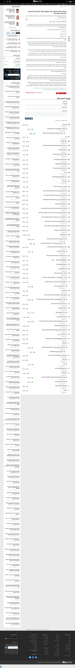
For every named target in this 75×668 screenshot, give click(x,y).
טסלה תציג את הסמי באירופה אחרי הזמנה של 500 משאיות (12, 472)
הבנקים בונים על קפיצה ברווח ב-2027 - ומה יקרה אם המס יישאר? (12, 118)
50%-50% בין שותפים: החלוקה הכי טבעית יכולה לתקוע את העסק (12, 148)
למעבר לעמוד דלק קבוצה (16, 62)
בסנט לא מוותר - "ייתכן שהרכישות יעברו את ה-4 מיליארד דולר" (12, 608)
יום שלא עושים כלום (62, 308)
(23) (9, 18)
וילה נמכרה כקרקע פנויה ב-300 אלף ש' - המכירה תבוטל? (12, 159)
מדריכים (18, 172)
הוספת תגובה (62, 93)
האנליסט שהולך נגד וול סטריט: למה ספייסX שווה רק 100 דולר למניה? (12, 430)
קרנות (69, 642)
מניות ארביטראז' (45, 644)
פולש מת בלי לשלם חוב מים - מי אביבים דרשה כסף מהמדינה (13, 398)
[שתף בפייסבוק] (69, 38)
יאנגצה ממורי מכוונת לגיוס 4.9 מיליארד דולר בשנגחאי (12, 393)
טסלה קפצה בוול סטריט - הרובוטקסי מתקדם (12, 236)
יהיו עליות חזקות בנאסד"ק (61, 264)
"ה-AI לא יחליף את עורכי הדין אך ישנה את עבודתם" (12, 580)
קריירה (18, 248)
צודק (64, 364)
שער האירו (57, 650)
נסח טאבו (46, 650)
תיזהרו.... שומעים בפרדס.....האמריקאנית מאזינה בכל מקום (55, 277)
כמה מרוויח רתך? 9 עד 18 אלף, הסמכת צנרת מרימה (12, 272)
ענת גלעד (14, 109)
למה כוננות (64, 359)
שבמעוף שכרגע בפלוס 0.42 (61, 163)
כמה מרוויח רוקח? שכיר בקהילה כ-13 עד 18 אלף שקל (12, 257)
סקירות (58, 642)
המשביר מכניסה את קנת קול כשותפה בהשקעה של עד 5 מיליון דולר (12, 555)
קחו (66, 136)
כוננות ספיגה (64, 372)
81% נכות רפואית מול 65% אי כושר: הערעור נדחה (12, 138)
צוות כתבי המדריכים (10, 155)
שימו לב (65, 390)
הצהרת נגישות (57, 655)
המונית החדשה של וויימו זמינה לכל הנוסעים (12, 330)
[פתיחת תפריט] (71, 2)
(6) (10, 12)
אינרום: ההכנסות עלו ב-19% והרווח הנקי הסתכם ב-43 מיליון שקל (12, 550)
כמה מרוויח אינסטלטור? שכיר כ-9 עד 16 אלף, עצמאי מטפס (12, 252)
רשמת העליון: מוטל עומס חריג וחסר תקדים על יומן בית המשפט (12, 570)
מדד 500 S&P (46, 642)
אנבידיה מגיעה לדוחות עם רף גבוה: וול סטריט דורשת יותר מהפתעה (12, 242)
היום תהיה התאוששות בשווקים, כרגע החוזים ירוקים (56, 338)
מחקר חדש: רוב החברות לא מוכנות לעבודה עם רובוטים (13, 493)
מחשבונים (23, 4)
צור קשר (34, 629)
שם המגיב (64, 103)
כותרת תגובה (64, 107)
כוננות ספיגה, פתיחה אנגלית (61, 386)
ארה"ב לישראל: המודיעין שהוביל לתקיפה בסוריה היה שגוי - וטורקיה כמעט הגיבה (13, 186)
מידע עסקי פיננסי (34, 642)
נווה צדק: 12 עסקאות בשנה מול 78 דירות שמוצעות (12, 313)
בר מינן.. (65, 172)
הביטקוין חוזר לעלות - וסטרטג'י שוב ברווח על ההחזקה (12, 440)
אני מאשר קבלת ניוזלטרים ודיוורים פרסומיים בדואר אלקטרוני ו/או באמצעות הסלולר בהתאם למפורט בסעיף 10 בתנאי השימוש (13, 77)
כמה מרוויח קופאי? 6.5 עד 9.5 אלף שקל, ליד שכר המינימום (12, 267)
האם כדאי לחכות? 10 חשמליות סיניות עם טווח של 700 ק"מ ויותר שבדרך (12, 303)
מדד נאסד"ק (46, 638)
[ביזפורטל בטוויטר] (30, 657)
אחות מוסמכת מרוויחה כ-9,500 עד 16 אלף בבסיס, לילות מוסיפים (12, 247)
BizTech (18, 109)
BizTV (69, 652)
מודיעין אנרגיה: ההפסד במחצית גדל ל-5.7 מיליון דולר (12, 524)
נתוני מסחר (34, 4)
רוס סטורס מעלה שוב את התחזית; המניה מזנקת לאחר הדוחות (13, 603)
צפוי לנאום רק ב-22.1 (62, 334)
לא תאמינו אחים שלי (62, 150)
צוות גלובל (15, 347)
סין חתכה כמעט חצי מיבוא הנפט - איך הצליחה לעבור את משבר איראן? (12, 231)
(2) (11, 24)
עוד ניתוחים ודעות (12, 27)
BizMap (35, 646)
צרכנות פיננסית (17, 155)
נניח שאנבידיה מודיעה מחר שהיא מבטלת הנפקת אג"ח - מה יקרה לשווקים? (10, 16)
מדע (18, 326)
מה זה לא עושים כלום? (60, 312)
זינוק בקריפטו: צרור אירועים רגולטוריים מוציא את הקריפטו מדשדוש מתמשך (9, 22)
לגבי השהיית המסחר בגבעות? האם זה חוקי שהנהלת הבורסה (54, 330)
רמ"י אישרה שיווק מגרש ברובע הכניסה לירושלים (12, 514)
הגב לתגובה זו (62, 131)
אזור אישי (57, 638)
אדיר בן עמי (15, 421)
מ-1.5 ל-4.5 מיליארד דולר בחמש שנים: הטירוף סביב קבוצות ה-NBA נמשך (12, 128)
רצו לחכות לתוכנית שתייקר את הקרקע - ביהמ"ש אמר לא (12, 165)
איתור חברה (35, 648)
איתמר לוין (12, 500)
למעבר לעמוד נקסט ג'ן (17, 59)
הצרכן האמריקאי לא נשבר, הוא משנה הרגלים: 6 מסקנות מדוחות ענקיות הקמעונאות (12, 597)
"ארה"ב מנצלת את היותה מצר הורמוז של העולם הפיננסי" (12, 539)
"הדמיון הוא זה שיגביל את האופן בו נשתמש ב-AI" (13, 509)
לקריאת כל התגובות (30, 92)
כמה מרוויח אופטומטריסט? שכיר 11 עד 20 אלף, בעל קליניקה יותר (12, 288)
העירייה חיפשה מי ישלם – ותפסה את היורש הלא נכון (12, 283)
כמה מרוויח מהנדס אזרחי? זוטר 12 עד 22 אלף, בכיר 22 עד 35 (12, 278)
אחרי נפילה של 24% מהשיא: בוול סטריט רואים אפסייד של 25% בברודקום (12, 419)
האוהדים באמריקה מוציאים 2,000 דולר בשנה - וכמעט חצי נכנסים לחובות (12, 123)
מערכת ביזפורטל (13, 588)
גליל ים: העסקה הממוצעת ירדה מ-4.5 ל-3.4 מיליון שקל (12, 192)
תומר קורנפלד (63, 19)
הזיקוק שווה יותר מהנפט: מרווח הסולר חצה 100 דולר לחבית (12, 624)
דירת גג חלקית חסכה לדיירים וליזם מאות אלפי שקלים (13, 143)
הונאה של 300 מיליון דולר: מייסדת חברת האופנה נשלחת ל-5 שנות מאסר (12, 619)
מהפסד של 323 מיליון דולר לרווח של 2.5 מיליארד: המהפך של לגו (12, 87)
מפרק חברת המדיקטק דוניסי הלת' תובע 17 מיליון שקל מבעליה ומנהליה (12, 534)
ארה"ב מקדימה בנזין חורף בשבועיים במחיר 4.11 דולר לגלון (12, 377)
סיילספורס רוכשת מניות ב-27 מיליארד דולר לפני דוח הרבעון (12, 350)
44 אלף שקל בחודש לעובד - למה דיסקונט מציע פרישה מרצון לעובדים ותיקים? (12, 225)
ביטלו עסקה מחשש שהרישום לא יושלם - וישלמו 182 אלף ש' (12, 208)
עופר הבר (13, 12)
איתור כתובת (46, 653)
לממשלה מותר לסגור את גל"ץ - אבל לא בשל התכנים (12, 575)
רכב (38, 4)
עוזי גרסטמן (12, 93)
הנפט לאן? (64, 343)
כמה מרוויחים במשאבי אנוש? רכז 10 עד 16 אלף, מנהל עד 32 (12, 262)
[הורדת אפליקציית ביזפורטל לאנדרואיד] (14, 639)
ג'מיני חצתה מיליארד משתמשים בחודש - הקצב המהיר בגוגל (12, 107)
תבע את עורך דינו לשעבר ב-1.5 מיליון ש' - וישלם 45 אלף (12, 176)
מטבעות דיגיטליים (67, 655)
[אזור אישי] (66, 1)
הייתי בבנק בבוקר (63, 234)
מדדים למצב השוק (67, 650)
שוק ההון (58, 4)
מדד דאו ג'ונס (46, 640)
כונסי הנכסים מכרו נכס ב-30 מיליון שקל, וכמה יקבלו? (13, 482)
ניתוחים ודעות (16, 7)
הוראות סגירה (57, 652)
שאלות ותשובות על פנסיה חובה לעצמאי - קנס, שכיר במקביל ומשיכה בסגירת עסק (12, 170)
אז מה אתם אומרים (63, 268)
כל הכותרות (66, 4)
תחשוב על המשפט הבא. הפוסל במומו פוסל (56, 128)
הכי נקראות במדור (15, 30)
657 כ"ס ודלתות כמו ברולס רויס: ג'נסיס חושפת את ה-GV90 (12, 335)
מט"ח (69, 640)
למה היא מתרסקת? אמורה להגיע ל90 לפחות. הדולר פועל (55, 191)
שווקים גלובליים (67, 646)
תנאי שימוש (39, 629)
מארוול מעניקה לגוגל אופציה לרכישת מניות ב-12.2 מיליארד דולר (12, 367)
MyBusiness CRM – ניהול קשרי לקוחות (33, 650)
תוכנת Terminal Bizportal (33, 636)
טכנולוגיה (42, 4)
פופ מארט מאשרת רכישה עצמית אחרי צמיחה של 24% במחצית (12, 409)
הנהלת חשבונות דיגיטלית (33, 640)
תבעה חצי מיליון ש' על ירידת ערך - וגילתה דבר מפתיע (13, 450)
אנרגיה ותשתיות (16, 233)
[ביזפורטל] (37, 1)
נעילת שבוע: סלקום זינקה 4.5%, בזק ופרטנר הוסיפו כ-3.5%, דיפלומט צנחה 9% (49, 88)
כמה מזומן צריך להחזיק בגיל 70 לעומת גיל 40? (12, 92)
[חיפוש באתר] (73, 1)
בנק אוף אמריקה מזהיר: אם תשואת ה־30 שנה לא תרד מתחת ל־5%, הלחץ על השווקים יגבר (12, 466)
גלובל (54, 4)
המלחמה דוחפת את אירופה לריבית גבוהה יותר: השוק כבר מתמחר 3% (13, 460)
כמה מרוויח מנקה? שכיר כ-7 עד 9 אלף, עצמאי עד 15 (12, 293)
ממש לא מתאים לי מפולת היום (60, 159)
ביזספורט (17, 124)
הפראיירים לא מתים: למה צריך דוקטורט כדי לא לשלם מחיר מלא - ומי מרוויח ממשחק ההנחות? (12, 213)
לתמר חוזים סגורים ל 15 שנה (61, 368)
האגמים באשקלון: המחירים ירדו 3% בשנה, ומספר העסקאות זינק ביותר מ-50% (12, 319)
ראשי (70, 4)
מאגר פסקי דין (35, 644)
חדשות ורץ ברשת (56, 653)
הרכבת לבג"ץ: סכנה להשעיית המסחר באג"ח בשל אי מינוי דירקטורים (12, 503)
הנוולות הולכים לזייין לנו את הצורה (60, 154)
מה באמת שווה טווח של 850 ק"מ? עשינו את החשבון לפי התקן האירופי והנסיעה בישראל (12, 356)
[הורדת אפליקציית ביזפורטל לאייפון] (8, 639)
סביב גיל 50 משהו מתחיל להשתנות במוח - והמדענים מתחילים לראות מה (12, 325)
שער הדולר (28, 4)
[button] (1, 667)
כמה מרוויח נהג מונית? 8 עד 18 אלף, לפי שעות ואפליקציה (12, 181)
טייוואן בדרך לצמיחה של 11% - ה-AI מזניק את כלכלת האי (12, 519)
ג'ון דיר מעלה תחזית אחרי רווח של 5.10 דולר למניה (12, 424)
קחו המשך (64, 124)
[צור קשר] (10, 1)
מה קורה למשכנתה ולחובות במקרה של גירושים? (12, 203)
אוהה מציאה (64, 290)
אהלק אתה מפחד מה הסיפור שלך (60, 168)
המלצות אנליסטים (56, 646)
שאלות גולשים (17, 93)
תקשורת (58, 644)
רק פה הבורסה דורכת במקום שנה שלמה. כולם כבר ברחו (55, 225)
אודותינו (43, 629)
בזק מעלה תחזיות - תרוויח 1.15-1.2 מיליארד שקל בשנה (12, 565)
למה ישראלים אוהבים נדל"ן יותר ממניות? (13, 97)
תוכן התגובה (64, 111)
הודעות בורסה (57, 640)
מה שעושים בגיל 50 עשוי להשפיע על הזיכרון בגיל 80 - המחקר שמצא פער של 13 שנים (12, 219)
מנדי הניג (14, 593)
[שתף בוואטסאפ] (69, 36)
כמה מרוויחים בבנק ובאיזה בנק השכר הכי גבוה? (12, 197)
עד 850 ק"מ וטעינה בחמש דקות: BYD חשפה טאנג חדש (12, 340)
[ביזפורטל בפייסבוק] (5, 1)
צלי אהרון (15, 194)
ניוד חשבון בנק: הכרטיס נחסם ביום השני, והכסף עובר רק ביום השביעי (13, 153)
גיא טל (14, 24)
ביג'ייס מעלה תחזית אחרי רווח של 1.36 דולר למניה (12, 445)
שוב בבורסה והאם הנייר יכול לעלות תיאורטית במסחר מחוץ (55, 199)
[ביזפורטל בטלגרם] (7, 1)
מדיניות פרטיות (28, 629)
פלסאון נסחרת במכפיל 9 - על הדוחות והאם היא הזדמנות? (12, 308)
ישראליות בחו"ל (45, 636)
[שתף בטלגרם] (69, 40)
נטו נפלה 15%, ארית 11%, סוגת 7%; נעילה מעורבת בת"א (54, 89)
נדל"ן (51, 4)
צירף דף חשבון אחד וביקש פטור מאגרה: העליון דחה (12, 133)
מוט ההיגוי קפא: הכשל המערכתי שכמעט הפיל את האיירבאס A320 (10, 10)
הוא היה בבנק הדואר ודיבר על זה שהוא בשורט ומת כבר (52, 243)
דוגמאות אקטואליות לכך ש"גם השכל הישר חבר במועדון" (12, 498)
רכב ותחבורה (17, 305)
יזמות (18, 150)
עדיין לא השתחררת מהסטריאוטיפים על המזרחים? (53, 133)
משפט (47, 4)
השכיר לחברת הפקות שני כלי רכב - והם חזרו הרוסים (12, 372)
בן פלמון (15, 88)
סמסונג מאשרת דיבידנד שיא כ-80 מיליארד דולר (13, 435)
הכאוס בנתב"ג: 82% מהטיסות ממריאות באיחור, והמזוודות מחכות (12, 529)
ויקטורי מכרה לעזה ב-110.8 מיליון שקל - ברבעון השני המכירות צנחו (12, 112)
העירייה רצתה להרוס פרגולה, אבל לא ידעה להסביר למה (12, 613)
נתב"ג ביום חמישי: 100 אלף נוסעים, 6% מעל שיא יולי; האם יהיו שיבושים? (12, 102)
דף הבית (47, 629)
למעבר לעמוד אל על (17, 65)
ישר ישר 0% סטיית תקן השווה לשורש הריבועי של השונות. (55, 145)
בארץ (18, 199)
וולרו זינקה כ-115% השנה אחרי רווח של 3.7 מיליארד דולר (12, 414)
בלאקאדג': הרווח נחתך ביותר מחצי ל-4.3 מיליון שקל (13, 545)
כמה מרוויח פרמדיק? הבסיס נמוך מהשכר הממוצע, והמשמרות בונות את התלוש (12, 403)
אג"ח (69, 638)
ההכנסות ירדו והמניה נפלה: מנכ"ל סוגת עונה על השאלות (12, 592)
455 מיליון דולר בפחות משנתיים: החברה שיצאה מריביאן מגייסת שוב (12, 362)
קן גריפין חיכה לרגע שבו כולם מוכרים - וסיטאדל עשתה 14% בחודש (12, 382)
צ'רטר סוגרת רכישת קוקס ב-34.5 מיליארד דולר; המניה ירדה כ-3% (13, 477)
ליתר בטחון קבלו (63, 141)
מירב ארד (14, 119)
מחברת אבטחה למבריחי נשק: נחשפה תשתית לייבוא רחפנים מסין (12, 387)
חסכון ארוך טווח (67, 644)
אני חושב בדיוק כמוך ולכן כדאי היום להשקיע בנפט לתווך (53, 347)
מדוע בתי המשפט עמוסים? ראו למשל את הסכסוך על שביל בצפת (12, 560)
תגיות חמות (57, 636)
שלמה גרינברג (12, 18)
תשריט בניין (46, 652)
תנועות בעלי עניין (67, 648)
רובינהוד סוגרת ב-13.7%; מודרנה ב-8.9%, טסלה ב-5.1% (13, 345)
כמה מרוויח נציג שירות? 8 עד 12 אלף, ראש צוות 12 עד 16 (12, 298)
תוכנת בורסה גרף (34, 638)
